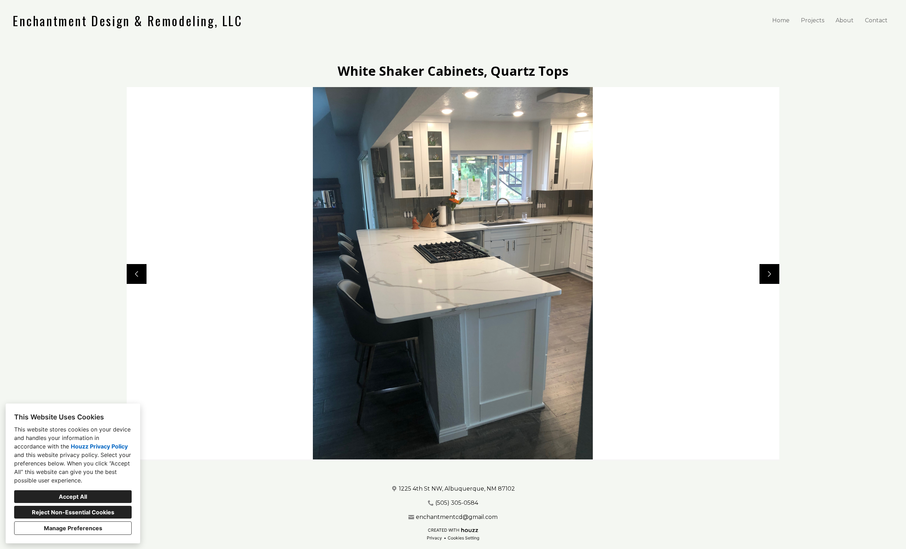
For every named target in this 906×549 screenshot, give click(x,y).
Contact (876, 20)
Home (781, 20)
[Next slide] (769, 274)
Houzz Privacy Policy (99, 446)
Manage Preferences (73, 528)
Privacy (434, 538)
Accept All (73, 496)
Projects (812, 20)
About (845, 20)
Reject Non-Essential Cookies (73, 512)
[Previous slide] (137, 274)
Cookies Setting (463, 538)
